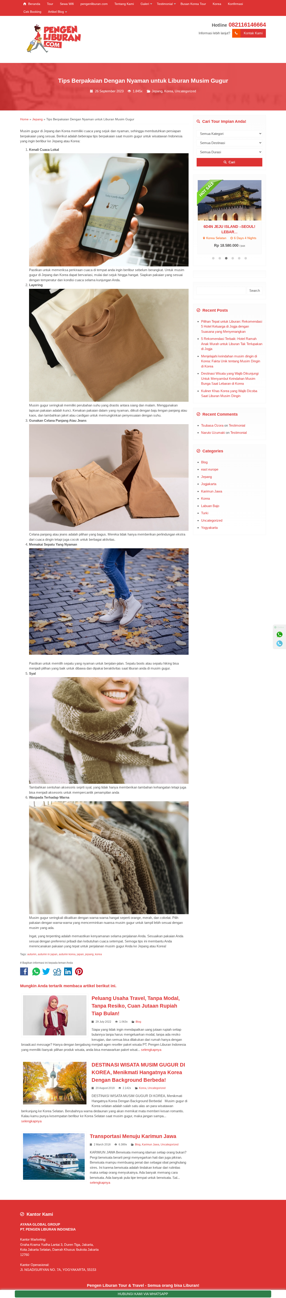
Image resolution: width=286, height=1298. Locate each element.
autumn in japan (47, 954)
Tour (50, 4)
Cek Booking (32, 11)
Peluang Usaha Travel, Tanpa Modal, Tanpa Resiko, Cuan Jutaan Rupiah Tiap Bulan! (136, 1006)
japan (80, 954)
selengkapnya (151, 1050)
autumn (31, 954)
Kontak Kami (253, 33)
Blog (138, 1021)
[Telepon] (279, 643)
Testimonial (165, 4)
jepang (89, 954)
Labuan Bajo (210, 507)
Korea (217, 4)
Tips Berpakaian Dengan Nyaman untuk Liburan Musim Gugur (143, 80)
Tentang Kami (124, 4)
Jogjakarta (208, 486)
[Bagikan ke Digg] (58, 974)
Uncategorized (185, 91)
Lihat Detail (234, 200)
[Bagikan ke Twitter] (47, 974)
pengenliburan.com (94, 4)
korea (98, 954)
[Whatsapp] (279, 634)
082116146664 (247, 25)
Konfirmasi (235, 4)
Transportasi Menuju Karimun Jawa (133, 1136)
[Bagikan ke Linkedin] (69, 974)
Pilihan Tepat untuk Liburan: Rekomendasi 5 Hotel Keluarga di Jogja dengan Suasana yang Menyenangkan (231, 328)
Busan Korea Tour (193, 4)
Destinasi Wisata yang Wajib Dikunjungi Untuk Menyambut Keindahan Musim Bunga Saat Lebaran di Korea (230, 380)
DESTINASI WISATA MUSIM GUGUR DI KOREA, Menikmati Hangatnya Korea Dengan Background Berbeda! (138, 1072)
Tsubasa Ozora (212, 427)
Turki (204, 515)
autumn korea (67, 954)
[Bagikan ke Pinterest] (80, 974)
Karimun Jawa (150, 1144)
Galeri (145, 4)
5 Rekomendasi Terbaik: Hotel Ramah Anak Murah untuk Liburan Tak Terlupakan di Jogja (231, 345)
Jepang (157, 91)
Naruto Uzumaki (213, 434)
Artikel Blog (56, 11)
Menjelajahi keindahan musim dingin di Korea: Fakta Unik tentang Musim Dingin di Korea (230, 363)
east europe (209, 471)
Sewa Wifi (67, 4)
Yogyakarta (209, 529)
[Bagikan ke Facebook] (25, 974)
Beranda (33, 4)
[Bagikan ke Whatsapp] (36, 974)
